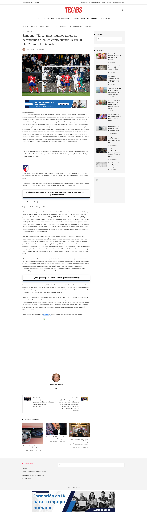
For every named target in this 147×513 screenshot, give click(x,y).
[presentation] (24, 437)
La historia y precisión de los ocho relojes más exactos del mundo (115, 68)
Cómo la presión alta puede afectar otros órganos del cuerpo (113, 128)
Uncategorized (27, 31)
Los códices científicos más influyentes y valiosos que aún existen (114, 165)
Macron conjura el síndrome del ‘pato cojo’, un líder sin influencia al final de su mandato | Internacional (43, 402)
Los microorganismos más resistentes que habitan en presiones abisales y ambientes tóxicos (114, 104)
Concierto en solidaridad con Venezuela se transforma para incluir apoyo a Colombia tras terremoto (114, 152)
